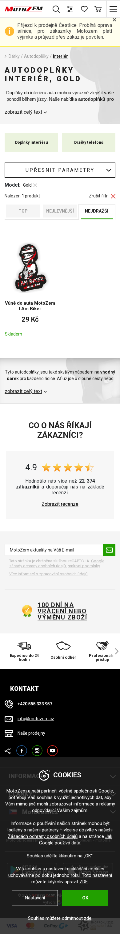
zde (87, 918)
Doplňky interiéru (31, 142)
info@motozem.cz (36, 718)
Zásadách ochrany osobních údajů (43, 836)
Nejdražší (96, 211)
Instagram (37, 747)
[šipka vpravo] (114, 651)
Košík (98, 9)
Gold (27, 185)
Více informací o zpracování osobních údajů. (48, 574)
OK (85, 898)
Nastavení (35, 898)
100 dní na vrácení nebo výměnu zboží (62, 611)
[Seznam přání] (84, 9)
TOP (23, 211)
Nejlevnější (60, 211)
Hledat (56, 9)
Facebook (21, 747)
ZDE (83, 882)
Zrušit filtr (98, 196)
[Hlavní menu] (113, 9)
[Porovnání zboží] (70, 9)
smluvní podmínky (84, 566)
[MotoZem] (24, 9)
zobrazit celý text (23, 112)
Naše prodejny (31, 733)
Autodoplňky (36, 56)
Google (105, 791)
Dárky (14, 56)
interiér (60, 56)
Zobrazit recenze (60, 504)
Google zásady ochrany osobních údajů (56, 563)
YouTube (52, 747)
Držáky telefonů (88, 142)
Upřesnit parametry (60, 170)
